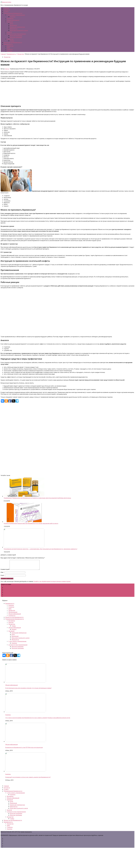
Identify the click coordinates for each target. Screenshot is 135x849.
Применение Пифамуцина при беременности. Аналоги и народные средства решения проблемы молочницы (37, 498)
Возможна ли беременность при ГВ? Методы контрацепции (24, 747)
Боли (11, 23)
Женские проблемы (16, 37)
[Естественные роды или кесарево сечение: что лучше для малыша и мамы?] (25, 682)
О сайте (6, 11)
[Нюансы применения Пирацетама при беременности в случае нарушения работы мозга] (24, 522)
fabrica (7, 69)
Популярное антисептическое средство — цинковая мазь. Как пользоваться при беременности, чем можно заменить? (40, 549)
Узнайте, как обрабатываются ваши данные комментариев (52, 581)
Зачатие (9, 32)
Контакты (7, 10)
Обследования (12, 612)
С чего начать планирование (16, 15)
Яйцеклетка (13, 29)
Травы (12, 41)
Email (3, 575)
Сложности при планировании (16, 34)
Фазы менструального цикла (19, 30)
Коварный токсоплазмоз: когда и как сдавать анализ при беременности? (28, 777)
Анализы (12, 17)
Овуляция (10, 22)
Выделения (13, 25)
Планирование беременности (13, 13)
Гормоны (10, 49)
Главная (6, 8)
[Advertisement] (67, 93)
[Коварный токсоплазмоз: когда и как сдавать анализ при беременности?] (25, 771)
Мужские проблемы (16, 35)
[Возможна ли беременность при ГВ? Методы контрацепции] (25, 741)
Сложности (11, 615)
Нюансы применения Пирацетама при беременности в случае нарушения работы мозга (31, 523)
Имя (2, 572)
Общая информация (13, 20)
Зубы (8, 47)
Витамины (10, 18)
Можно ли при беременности (13, 42)
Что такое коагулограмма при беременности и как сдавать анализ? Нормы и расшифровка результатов (37, 718)
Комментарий (5, 569)
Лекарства (10, 39)
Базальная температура (17, 27)
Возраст (14, 629)
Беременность (8, 44)
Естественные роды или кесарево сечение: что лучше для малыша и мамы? (28, 688)
